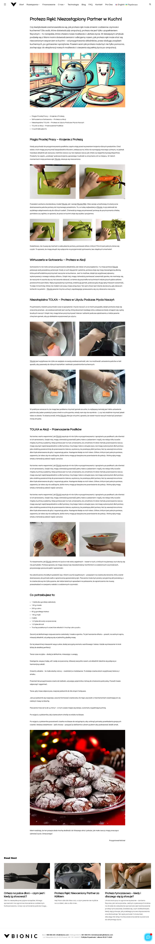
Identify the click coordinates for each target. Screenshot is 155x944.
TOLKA (57, 159)
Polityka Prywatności (88, 937)
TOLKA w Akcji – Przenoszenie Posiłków (47, 126)
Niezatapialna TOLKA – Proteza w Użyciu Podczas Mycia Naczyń (58, 122)
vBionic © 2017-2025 (104, 937)
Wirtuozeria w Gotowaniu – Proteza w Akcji (49, 119)
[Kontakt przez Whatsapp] (148, 937)
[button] (5, 4)
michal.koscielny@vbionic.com (102, 935)
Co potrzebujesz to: (39, 129)
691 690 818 (86, 935)
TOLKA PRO (81, 204)
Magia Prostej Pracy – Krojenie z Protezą (48, 116)
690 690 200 (51, 935)
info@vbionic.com (62, 935)
